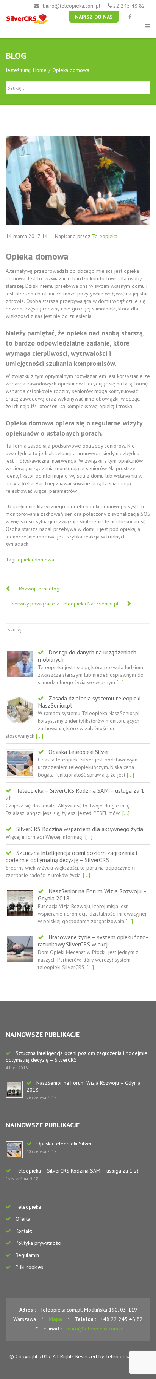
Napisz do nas (94, 17)
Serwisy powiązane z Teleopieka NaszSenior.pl (65, 603)
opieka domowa (36, 559)
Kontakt (24, 1231)
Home (40, 70)
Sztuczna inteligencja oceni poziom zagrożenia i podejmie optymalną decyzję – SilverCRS (71, 856)
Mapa (55, 1319)
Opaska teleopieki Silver (78, 751)
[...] (119, 682)
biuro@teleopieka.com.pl (71, 5)
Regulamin (27, 1255)
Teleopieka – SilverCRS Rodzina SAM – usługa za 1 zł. (75, 794)
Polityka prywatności (38, 1243)
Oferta (23, 1218)
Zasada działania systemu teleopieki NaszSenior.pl (89, 701)
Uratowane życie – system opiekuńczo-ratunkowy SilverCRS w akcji (93, 940)
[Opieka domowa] (78, 180)
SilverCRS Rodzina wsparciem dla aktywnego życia (79, 829)
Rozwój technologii (40, 588)
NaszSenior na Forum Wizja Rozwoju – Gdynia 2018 (92, 894)
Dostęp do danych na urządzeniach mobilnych (87, 655)
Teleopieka (104, 236)
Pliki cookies (29, 1267)
